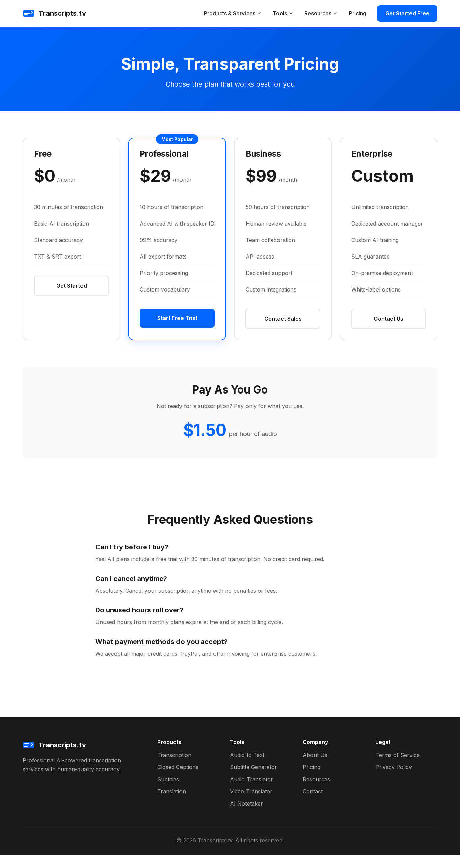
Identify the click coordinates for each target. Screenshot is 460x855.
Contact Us (388, 318)
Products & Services (229, 13)
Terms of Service (397, 755)
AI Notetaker (246, 803)
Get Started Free (407, 13)
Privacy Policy (393, 767)
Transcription (174, 755)
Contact (313, 791)
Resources (317, 13)
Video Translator (251, 791)
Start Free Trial (177, 318)
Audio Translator (251, 779)
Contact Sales (283, 318)
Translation (171, 791)
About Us (315, 755)
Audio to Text (247, 755)
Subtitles (168, 779)
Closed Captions (177, 767)
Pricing (357, 13)
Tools (280, 13)
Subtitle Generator (253, 767)
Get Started (71, 285)
